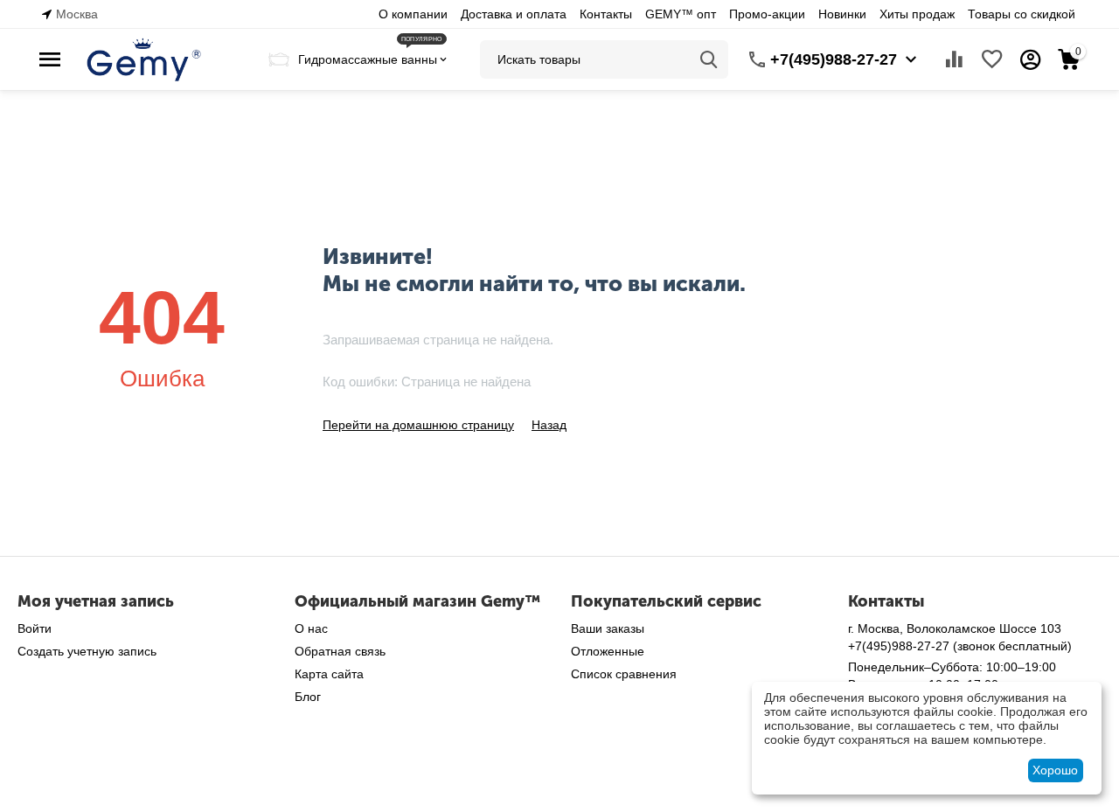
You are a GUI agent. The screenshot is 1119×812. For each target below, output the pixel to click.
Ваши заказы (607, 628)
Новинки (842, 14)
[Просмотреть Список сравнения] (954, 59)
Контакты (606, 14)
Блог (308, 697)
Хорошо (1055, 770)
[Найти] (709, 59)
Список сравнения (624, 674)
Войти (34, 628)
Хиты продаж (917, 14)
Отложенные (607, 651)
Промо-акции (767, 14)
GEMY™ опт (680, 14)
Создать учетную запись (86, 651)
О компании (413, 14)
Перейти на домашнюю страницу (418, 425)
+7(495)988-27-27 (833, 59)
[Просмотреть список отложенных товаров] (992, 59)
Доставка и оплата (513, 14)
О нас (311, 628)
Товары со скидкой (1021, 14)
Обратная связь (340, 651)
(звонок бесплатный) (960, 646)
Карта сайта (329, 674)
